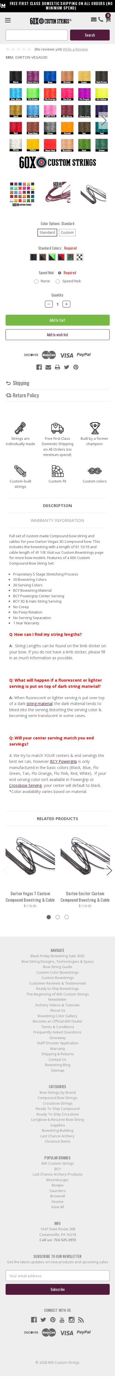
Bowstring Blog (57, 1064)
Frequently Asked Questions (57, 1032)
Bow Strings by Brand (58, 1092)
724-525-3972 (65, 1239)
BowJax (58, 1185)
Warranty (57, 1048)
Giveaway (57, 1037)
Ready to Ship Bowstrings (57, 988)
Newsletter (57, 999)
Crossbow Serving (25, 785)
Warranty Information (57, 520)
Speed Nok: (57, 272)
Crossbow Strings (58, 1103)
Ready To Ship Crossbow (58, 1114)
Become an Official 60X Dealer (58, 1021)
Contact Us (57, 1059)
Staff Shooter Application (57, 1042)
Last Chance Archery (57, 1135)
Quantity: (57, 295)
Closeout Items (57, 1141)
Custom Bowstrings (57, 977)
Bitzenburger (57, 1179)
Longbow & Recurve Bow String (57, 1119)
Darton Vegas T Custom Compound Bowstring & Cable (30, 896)
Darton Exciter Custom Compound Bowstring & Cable (85, 896)
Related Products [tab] (57, 818)
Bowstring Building (57, 1130)
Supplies (57, 1125)
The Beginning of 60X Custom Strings (57, 994)
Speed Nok (71, 280)
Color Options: (57, 223)
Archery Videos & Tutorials (57, 1004)
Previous (11, 120)
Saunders (57, 1190)
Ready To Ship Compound (58, 1108)
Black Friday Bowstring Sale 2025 (57, 955)
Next (104, 120)
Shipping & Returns (57, 1053)
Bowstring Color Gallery (57, 1015)
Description (57, 505)
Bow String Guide (57, 966)
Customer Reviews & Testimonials (57, 983)
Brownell (57, 1195)
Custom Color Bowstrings (57, 972)
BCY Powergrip (63, 761)
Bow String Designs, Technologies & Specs (57, 961)
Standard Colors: (57, 248)
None (45, 280)
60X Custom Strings (57, 1163)
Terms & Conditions (57, 1026)
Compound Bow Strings (57, 1097)
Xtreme (57, 1201)
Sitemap (57, 1070)
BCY (57, 1168)
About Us (57, 1010)
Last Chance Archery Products (58, 1174)
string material (39, 703)
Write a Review (75, 49)
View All (57, 1206)
